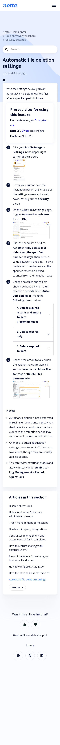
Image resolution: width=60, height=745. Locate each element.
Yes (24, 624)
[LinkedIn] (41, 655)
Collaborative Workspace (21, 36)
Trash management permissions (28, 522)
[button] (33, 315)
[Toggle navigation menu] (54, 5)
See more (17, 587)
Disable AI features (20, 506)
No (35, 624)
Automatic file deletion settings (27, 579)
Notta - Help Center (14, 32)
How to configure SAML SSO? (26, 566)
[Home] (10, 5)
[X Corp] (30, 655)
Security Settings (16, 39)
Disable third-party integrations (28, 529)
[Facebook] (18, 655)
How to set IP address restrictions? (30, 573)
